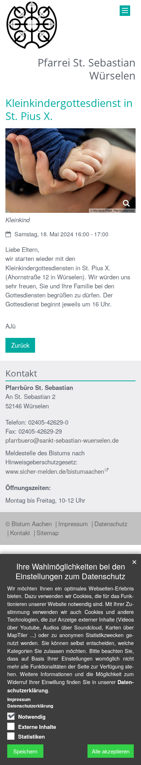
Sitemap (48, 532)
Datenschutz (110, 523)
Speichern (25, 751)
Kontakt (21, 532)
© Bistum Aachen (29, 523)
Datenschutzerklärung (30, 705)
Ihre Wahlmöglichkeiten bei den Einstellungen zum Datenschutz (70, 571)
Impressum (74, 523)
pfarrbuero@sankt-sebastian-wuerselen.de (62, 440)
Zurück (20, 345)
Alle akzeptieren (110, 751)
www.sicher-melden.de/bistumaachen (54, 471)
